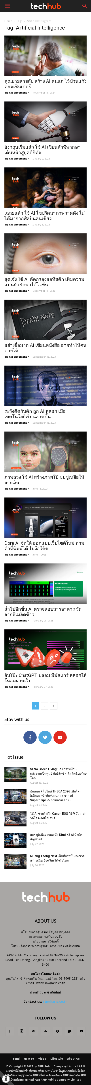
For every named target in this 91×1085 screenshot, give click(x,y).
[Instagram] (21, 1031)
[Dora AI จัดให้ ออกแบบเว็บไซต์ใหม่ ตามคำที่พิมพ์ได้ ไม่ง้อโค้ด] (45, 517)
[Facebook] (9, 1031)
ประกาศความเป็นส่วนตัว (45, 937)
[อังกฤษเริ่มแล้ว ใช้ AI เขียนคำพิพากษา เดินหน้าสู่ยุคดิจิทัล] (45, 121)
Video (42, 1059)
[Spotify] (57, 1031)
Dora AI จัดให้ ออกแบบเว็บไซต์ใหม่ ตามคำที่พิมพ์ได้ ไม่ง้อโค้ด (44, 546)
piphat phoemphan (16, 92)
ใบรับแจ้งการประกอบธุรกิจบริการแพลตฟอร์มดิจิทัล (45, 946)
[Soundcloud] (45, 1031)
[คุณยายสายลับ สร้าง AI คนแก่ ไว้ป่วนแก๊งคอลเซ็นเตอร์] (45, 56)
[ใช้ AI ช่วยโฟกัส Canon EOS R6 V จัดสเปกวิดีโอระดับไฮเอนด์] (15, 819)
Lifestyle (56, 1059)
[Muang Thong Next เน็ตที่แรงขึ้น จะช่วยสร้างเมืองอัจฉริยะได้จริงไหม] (15, 861)
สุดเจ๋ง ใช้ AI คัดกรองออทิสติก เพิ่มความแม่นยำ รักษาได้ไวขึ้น (44, 282)
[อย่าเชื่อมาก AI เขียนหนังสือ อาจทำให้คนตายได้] (45, 320)
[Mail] (33, 1031)
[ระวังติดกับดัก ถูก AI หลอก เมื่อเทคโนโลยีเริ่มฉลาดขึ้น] (45, 386)
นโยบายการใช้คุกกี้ (46, 941)
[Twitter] (69, 1031)
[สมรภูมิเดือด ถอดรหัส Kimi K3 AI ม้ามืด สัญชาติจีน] (15, 840)
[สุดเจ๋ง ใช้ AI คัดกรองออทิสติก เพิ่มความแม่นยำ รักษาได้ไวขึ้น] (45, 253)
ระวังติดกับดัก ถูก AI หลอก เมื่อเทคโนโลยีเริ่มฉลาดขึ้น (35, 414)
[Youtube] (81, 1031)
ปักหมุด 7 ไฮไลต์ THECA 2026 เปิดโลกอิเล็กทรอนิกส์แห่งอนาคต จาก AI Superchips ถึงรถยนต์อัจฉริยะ (55, 796)
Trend (15, 1059)
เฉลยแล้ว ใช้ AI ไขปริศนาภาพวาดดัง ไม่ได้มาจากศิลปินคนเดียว (44, 215)
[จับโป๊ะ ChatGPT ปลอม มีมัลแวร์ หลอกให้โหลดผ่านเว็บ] (45, 649)
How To (29, 1059)
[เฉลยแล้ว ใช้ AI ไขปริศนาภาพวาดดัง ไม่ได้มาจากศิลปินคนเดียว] (45, 187)
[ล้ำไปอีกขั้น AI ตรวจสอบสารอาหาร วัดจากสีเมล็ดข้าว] (45, 583)
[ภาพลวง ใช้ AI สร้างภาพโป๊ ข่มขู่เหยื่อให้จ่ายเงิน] (45, 452)
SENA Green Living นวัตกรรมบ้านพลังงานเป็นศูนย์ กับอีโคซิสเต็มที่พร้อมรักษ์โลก (58, 773)
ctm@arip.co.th (55, 1001)
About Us (73, 1059)
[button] (85, 6)
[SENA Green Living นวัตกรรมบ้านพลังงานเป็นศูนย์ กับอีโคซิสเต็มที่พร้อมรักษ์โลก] (15, 774)
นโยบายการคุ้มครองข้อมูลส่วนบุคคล (45, 932)
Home (8, 21)
